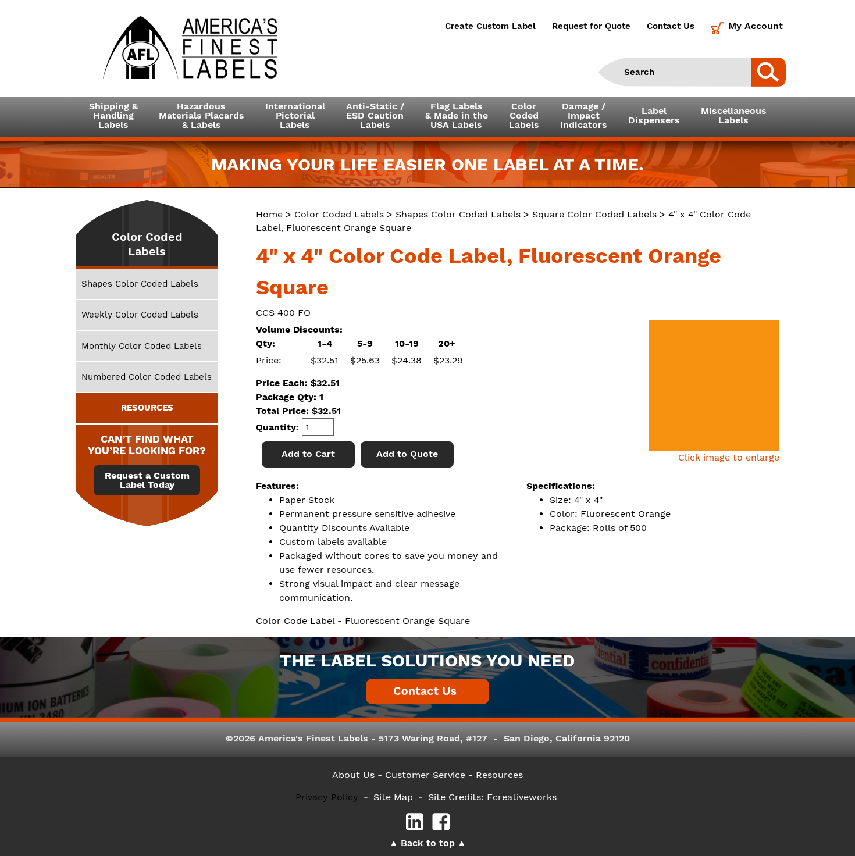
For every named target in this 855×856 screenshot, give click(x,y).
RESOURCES (147, 407)
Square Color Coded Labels (594, 214)
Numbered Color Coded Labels (146, 377)
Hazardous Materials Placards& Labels (201, 115)
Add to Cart (308, 453)
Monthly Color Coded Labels (141, 346)
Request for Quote (591, 26)
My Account (755, 25)
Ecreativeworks (522, 796)
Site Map (393, 796)
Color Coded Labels (339, 214)
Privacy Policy (326, 796)
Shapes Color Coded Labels (458, 214)
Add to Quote (407, 453)
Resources (499, 774)
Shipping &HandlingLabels (113, 115)
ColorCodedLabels (524, 115)
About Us (353, 774)
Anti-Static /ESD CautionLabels (375, 115)
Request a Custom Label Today (147, 480)
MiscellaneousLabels (734, 115)
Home (269, 214)
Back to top (428, 842)
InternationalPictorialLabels (295, 115)
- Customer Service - (425, 774)
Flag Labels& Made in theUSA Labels (456, 115)
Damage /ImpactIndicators (583, 115)
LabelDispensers (654, 115)
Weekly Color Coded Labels (139, 314)
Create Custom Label (490, 26)
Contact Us (670, 26)
